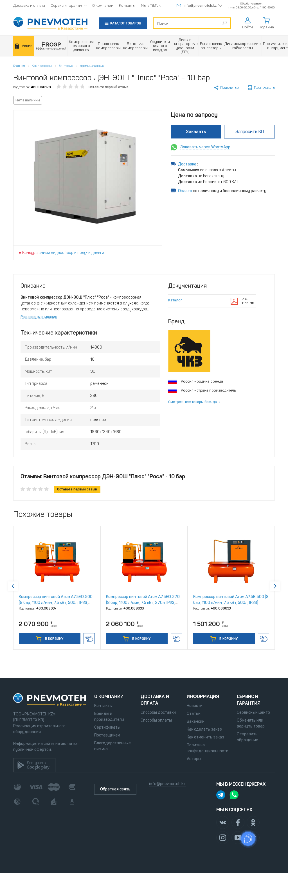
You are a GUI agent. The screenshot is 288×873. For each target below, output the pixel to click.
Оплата (185, 190)
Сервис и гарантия (67, 5)
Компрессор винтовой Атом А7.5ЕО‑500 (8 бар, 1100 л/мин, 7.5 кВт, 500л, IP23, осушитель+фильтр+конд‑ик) (56, 602)
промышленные (92, 66)
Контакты (127, 5)
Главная (19, 66)
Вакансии (195, 721)
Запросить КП (249, 131)
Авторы (194, 758)
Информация (203, 696)
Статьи (194, 713)
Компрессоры (42, 66)
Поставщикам (107, 735)
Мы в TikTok (151, 5)
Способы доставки (158, 712)
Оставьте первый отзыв (109, 87)
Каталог (175, 300)
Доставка (187, 164)
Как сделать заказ (204, 729)
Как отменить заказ (205, 737)
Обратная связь (115, 789)
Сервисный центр (253, 712)
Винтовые (65, 66)
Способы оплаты (156, 720)
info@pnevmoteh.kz (200, 5)
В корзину (53, 639)
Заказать (196, 131)
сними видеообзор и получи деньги (71, 252)
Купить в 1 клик (89, 638)
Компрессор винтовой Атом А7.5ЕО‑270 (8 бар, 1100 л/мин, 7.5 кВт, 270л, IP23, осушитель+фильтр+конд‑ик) (143, 602)
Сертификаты (107, 727)
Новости (194, 705)
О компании (102, 5)
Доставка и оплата (29, 5)
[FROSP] (51, 46)
